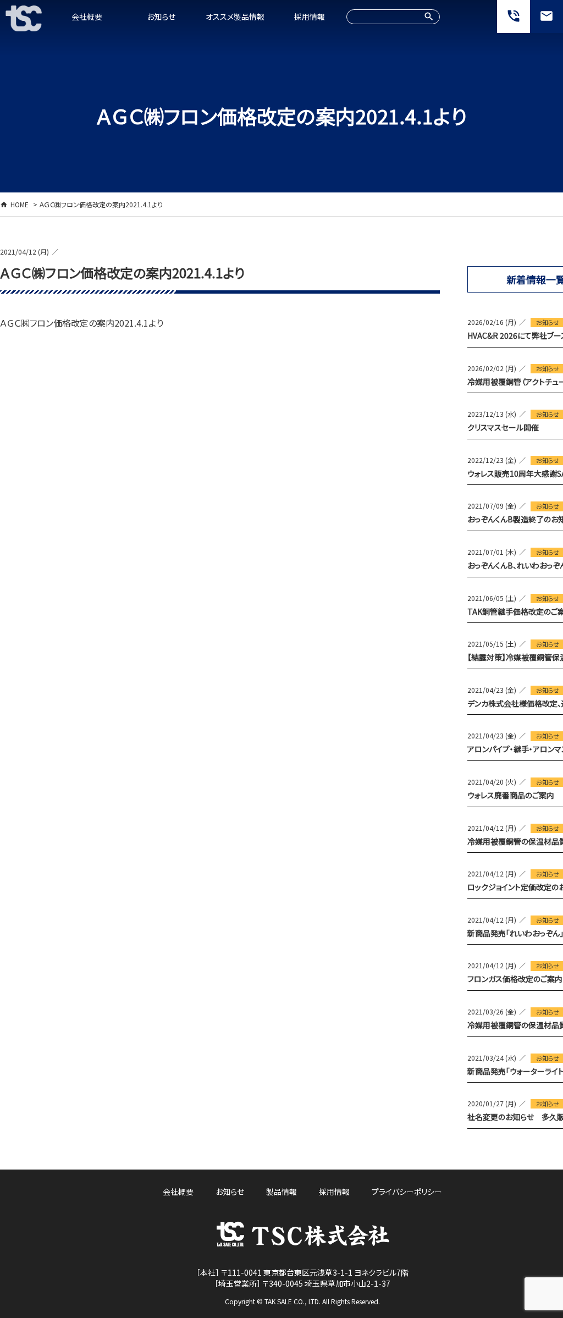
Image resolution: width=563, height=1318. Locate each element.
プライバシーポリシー (407, 1191)
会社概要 (86, 16)
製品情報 (281, 1191)
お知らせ (161, 16)
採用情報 (309, 16)
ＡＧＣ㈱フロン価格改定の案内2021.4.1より (81, 322)
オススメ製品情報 (235, 16)
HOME (19, 204)
